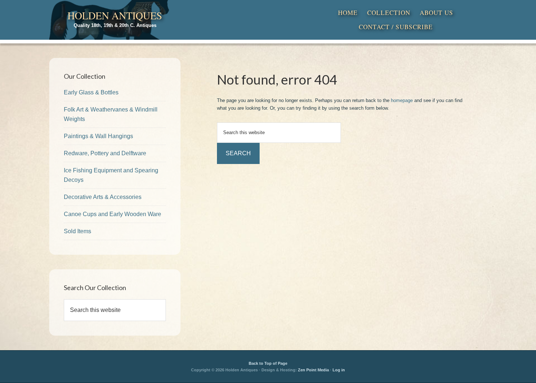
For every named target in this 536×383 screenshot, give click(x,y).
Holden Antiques (114, 15)
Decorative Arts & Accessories (102, 197)
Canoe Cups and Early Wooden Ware (112, 214)
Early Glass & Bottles (91, 92)
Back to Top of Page (268, 363)
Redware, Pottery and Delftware (105, 153)
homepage (402, 100)
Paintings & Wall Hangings (98, 136)
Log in (339, 370)
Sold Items (77, 231)
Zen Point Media (313, 370)
